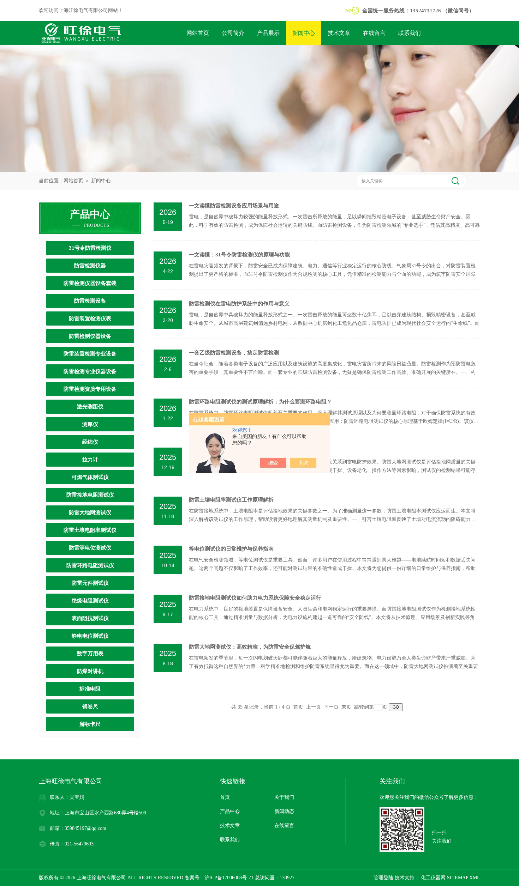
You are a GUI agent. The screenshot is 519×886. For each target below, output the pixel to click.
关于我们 (284, 797)
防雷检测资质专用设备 (90, 389)
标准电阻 (90, 689)
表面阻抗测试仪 (90, 618)
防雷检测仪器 (90, 265)
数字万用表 (90, 653)
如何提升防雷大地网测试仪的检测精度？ (236, 451)
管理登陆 (383, 877)
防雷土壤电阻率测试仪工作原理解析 (231, 500)
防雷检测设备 (90, 301)
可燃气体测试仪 (90, 477)
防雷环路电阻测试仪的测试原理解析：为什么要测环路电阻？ (260, 402)
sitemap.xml (463, 877)
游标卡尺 (90, 724)
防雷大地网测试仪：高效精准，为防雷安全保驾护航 (250, 647)
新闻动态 (284, 811)
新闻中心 (303, 33)
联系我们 (409, 33)
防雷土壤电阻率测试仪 (90, 530)
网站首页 (197, 33)
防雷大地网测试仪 (90, 512)
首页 (225, 797)
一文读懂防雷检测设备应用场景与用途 (234, 205)
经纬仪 (90, 442)
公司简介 (233, 33)
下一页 (331, 707)
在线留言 (374, 33)
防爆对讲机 (90, 671)
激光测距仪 (90, 406)
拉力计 (90, 459)
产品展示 (268, 33)
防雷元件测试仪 (90, 583)
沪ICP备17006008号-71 (228, 877)
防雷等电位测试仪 (90, 548)
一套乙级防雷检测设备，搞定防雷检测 (234, 353)
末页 (346, 707)
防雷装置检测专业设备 (90, 354)
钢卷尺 (90, 706)
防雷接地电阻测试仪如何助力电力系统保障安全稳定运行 (255, 598)
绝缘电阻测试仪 (90, 600)
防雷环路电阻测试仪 (90, 565)
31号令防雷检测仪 (90, 248)
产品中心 (230, 811)
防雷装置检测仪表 (90, 318)
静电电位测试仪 (90, 636)
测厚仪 (90, 424)
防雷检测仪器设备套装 (90, 283)
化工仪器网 (432, 877)
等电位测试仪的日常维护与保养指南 (231, 549)
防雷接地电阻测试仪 (90, 495)
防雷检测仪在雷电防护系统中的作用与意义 (239, 304)
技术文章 (339, 33)
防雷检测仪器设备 (90, 336)
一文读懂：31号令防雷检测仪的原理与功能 (239, 254)
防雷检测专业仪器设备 (90, 371)
